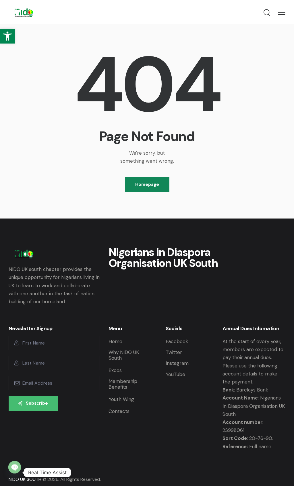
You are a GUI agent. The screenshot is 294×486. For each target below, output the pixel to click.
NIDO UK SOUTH (25, 479)
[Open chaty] (14, 472)
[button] (7, 36)
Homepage (147, 184)
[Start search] (267, 12)
